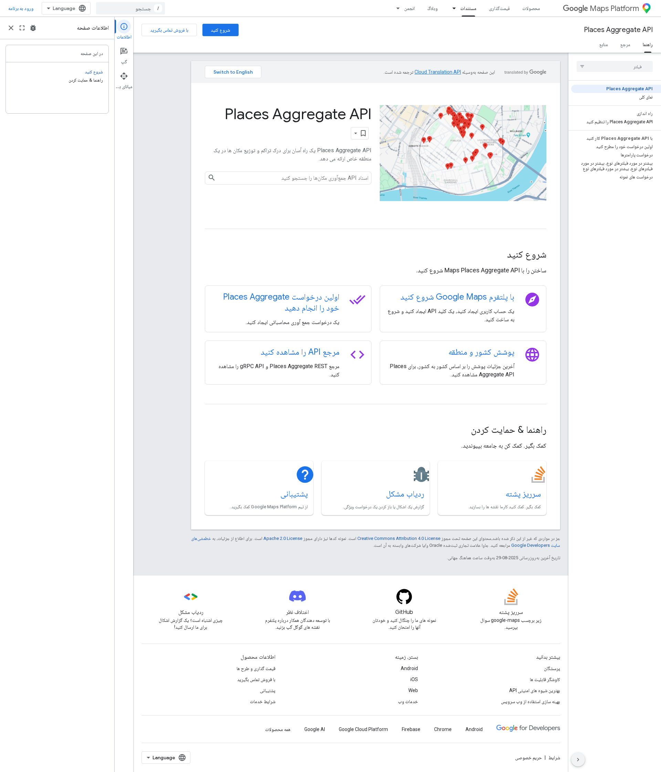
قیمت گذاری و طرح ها (256, 668)
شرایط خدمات (262, 701)
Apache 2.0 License (282, 538)
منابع (603, 44)
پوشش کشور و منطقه (481, 352)
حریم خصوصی (528, 757)
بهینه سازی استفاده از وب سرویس (530, 701)
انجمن (409, 8)
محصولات (531, 8)
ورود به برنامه (20, 8)
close (11, 28)
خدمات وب (408, 701)
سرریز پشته (523, 494)
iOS (414, 679)
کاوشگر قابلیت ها (545, 679)
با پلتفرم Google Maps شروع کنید (457, 297)
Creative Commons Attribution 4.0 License (398, 538)
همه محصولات (278, 729)
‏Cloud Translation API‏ (438, 72)
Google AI (314, 729)
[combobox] (130, 8)
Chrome (443, 729)
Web (413, 690)
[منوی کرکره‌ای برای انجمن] (396, 8)
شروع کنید (220, 30)
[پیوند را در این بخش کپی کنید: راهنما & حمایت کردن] (462, 430)
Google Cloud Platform (363, 729)
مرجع (625, 44)
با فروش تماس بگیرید (169, 30)
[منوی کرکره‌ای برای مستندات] (452, 8)
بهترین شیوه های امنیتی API (534, 690)
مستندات (468, 8)
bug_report (33, 28)
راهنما (648, 44)
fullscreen (22, 28)
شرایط (554, 757)
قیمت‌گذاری (499, 8)
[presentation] (375, 254)
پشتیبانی (294, 494)
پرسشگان (552, 668)
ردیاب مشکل (405, 494)
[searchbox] (615, 66)
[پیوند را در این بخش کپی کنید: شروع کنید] (498, 255)
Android (409, 668)
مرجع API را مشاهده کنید (300, 352)
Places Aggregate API (618, 29)
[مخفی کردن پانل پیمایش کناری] (578, 759)
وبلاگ (432, 8)
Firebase (411, 729)
